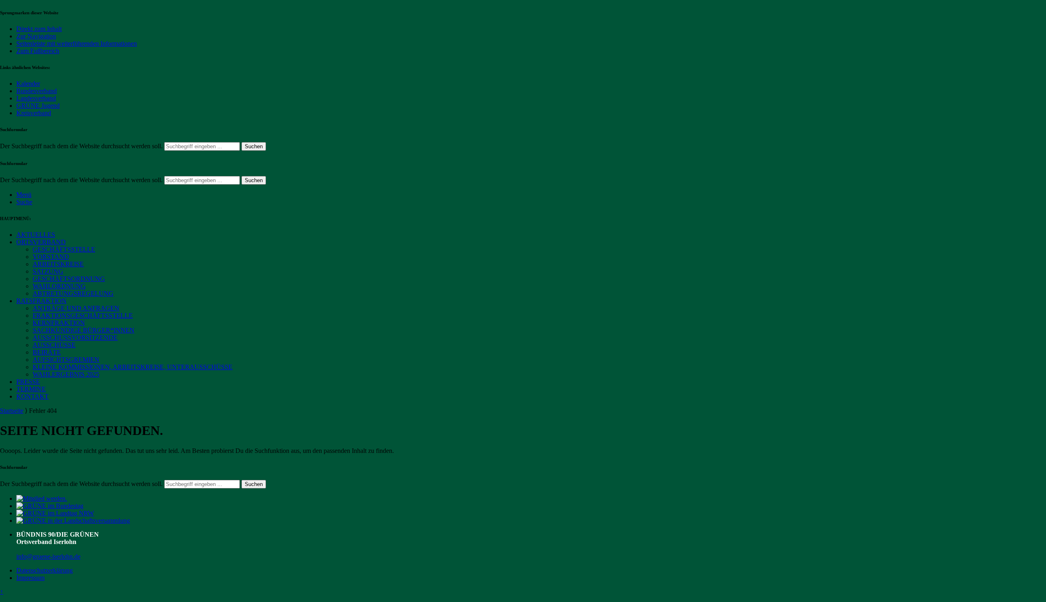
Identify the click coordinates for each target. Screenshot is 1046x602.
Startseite (11, 410)
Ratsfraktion (41, 300)
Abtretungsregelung (73, 293)
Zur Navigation (36, 36)
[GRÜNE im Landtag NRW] (55, 513)
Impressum (30, 577)
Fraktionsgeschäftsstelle (83, 315)
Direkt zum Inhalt (39, 28)
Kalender (28, 83)
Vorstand (51, 256)
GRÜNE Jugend (38, 105)
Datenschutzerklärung (44, 570)
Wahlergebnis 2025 (66, 374)
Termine (31, 389)
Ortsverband (41, 242)
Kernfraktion (59, 322)
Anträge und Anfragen (76, 308)
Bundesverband (36, 90)
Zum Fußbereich (37, 50)
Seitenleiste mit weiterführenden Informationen (76, 43)
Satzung (48, 271)
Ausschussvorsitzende (75, 337)
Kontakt (32, 396)
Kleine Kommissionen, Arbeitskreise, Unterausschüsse (132, 366)
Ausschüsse (54, 344)
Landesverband (36, 98)
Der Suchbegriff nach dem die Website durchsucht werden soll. (81, 146)
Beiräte (47, 352)
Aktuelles (35, 234)
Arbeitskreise (58, 264)
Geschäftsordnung (69, 278)
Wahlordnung (59, 286)
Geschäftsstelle (64, 249)
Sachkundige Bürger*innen (83, 330)
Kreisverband (33, 112)
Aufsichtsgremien (66, 359)
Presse (28, 381)
